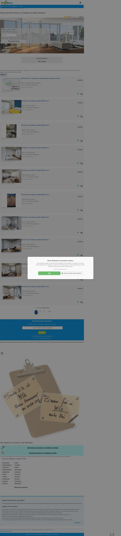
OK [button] (49, 273)
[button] (60, 269)
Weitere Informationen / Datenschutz (64, 266)
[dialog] (60, 268)
